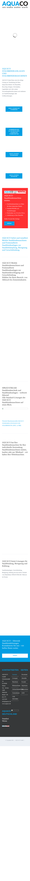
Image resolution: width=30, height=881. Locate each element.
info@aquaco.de (6, 701)
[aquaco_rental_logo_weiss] (15, 191)
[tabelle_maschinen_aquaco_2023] (15, 408)
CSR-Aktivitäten (15, 698)
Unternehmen (15, 693)
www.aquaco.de (6, 703)
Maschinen (15, 682)
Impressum (24, 685)
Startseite (14, 674)
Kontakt (24, 682)
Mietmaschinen (15, 685)
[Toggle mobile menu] (27, 8)
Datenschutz (24, 689)
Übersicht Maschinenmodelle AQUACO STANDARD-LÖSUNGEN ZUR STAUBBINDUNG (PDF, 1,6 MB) (13, 423)
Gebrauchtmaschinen (15, 689)
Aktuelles (24, 678)
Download (24, 674)
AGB (23, 693)
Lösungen (15, 678)
